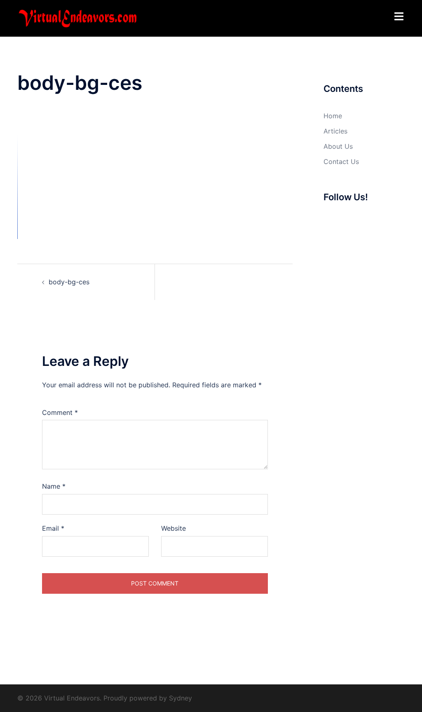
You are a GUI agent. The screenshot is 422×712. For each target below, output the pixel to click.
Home (333, 116)
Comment (60, 412)
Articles (335, 131)
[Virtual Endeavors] (77, 18)
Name (54, 486)
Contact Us (341, 161)
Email (53, 528)
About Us (338, 146)
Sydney (180, 698)
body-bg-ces (69, 282)
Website (173, 528)
